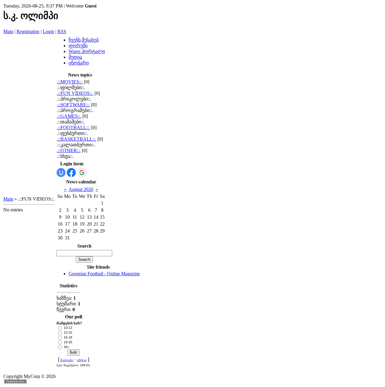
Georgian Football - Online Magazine (104, 273)
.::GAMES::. (69, 116)
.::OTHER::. (69, 150)
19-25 (68, 342)
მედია (75, 57)
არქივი (82, 360)
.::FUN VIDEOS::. (75, 93)
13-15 (68, 332)
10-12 (68, 327)
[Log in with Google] (82, 172)
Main (8, 31)
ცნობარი (79, 62)
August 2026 (81, 189)
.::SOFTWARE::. (73, 104)
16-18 (68, 337)
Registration (28, 31)
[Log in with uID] (61, 172)
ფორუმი (78, 45)
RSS (61, 31)
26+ (66, 347)
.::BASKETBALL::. (76, 139)
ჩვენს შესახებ (84, 39)
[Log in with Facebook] (71, 172)
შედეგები (66, 360)
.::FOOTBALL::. (73, 127)
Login (48, 31)
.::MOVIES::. (70, 81)
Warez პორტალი (87, 51)
